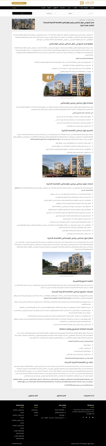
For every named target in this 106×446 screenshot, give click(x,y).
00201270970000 (18, 3)
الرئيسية (92, 8)
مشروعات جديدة (84, 8)
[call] (2, 436)
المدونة (49, 8)
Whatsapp (61, 415)
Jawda (20, 443)
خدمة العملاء (34, 410)
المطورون (55, 8)
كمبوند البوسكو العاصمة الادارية (74, 358)
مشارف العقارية (75, 443)
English (14, 8)
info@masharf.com (59, 412)
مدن (69, 8)
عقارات (75, 8)
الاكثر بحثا (62, 8)
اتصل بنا (43, 8)
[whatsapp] (2, 440)
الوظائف (36, 412)
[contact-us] (2, 443)
